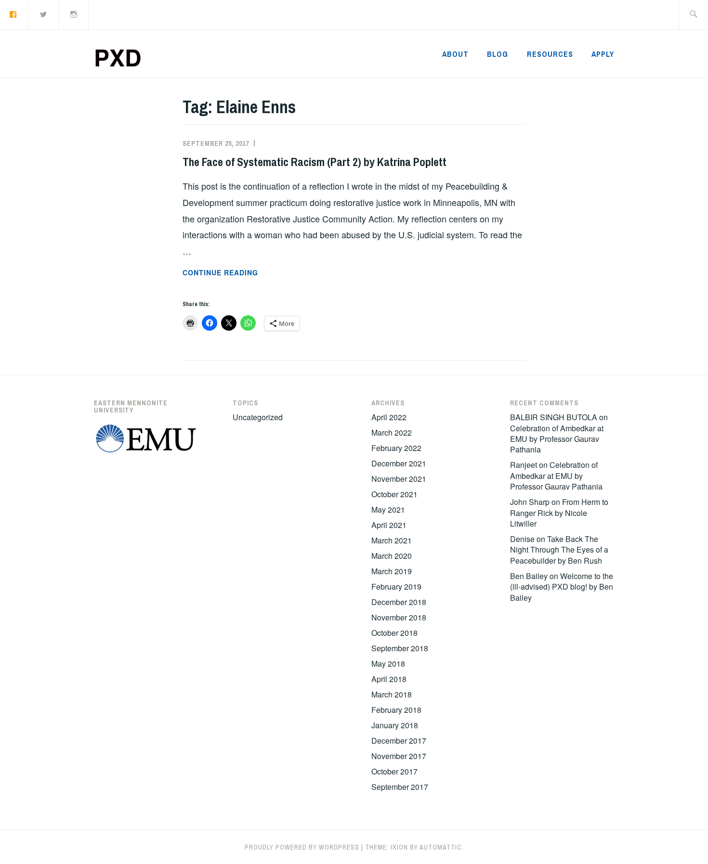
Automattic (441, 847)
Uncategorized (258, 417)
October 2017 (394, 771)
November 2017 (398, 755)
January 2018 (394, 725)
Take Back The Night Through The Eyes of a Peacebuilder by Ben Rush (559, 549)
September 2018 (399, 648)
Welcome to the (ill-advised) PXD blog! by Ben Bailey (561, 586)
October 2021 (394, 494)
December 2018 (398, 601)
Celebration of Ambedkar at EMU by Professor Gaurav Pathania (556, 439)
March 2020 (391, 555)
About (455, 54)
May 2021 (388, 509)
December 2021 (398, 463)
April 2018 (388, 678)
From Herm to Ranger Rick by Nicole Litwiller (559, 512)
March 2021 (391, 540)
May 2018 (388, 663)
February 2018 (396, 709)
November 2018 (398, 617)
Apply (602, 54)
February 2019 (396, 586)
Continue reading (244, 273)
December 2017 (398, 740)
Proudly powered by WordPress (302, 847)
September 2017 (399, 786)
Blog (497, 54)
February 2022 (396, 447)
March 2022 (391, 432)
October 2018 (394, 632)
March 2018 (391, 694)
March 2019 (391, 571)
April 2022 (388, 417)
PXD (118, 57)
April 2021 (388, 524)
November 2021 (398, 478)
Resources (550, 54)
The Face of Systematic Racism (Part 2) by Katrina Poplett (314, 161)
